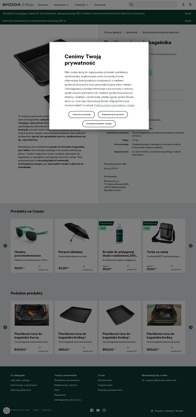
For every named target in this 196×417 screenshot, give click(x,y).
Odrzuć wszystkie (81, 114)
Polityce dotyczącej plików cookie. (114, 105)
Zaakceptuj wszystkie (113, 114)
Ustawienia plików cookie (99, 124)
